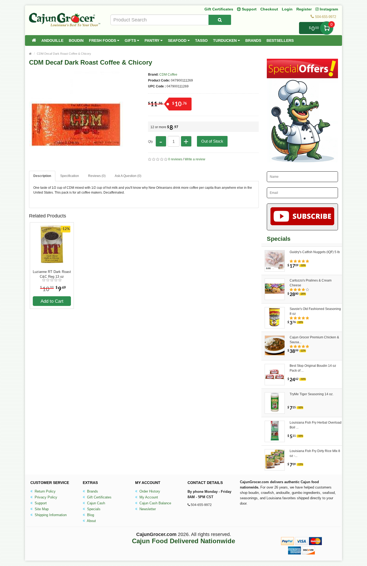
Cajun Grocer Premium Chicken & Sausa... (314, 339)
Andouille (52, 40)
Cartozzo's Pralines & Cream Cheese (311, 283)
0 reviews (175, 159)
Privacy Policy (45, 497)
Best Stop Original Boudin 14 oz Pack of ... (313, 368)
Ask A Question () (128, 176)
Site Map (41, 509)
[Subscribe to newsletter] (302, 217)
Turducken (225, 40)
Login (287, 9)
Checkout (269, 9)
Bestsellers (280, 40)
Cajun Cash (95, 503)
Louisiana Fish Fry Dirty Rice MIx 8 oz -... (315, 453)
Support (40, 503)
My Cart (326, 28)
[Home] (34, 40)
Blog (90, 515)
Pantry (152, 40)
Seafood (178, 40)
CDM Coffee (168, 74)
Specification (69, 176)
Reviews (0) (97, 176)
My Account (148, 497)
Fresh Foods (103, 40)
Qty (150, 141)
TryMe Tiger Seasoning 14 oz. (311, 394)
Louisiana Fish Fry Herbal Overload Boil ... (315, 425)
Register (304, 9)
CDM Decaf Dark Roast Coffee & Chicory (64, 53)
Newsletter (147, 509)
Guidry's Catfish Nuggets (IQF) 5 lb (315, 252)
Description (42, 176)
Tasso (201, 40)
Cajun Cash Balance (154, 503)
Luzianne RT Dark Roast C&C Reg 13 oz (52, 274)
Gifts (131, 40)
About (91, 521)
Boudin (76, 40)
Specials (93, 509)
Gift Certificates (218, 9)
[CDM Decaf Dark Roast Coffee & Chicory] (76, 163)
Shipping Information (50, 515)
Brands (253, 40)
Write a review (195, 159)
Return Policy (45, 491)
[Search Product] (219, 20)
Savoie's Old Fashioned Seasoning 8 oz (315, 311)
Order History (149, 491)
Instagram (328, 9)
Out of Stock (212, 141)
